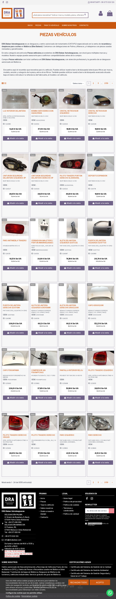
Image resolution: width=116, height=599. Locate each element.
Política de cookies (71, 505)
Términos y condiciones (68, 509)
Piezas (43, 501)
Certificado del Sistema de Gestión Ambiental (90, 570)
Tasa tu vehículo (47, 505)
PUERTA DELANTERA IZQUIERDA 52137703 (97, 241)
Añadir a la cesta (17, 138)
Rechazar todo (78, 582)
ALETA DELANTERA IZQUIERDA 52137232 (69, 241)
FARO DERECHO (95, 435)
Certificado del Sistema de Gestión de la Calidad (91, 567)
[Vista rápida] (27, 97)
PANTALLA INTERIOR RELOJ (71, 370)
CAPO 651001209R (96, 305)
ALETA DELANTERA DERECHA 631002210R (69, 306)
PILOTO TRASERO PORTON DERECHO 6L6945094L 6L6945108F (71, 178)
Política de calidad (71, 514)
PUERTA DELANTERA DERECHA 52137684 (12, 306)
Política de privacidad (72, 501)
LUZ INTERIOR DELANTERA (14, 111)
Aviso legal (67, 498)
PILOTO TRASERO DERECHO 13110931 (15, 436)
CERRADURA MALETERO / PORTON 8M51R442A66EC (42, 241)
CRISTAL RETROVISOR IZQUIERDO (69, 112)
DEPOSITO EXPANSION (97, 176)
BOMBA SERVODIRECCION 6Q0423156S (42, 112)
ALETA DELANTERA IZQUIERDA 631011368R (41, 306)
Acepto (100, 582)
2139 (106, 83)
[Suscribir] (111, 510)
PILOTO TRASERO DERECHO (43, 435)
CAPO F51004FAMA (11, 370)
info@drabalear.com (13, 540)
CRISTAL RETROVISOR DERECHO (97, 112)
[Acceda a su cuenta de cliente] (100, 13)
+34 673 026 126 (107, 2)
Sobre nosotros (46, 508)
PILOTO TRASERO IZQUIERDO (100, 370)
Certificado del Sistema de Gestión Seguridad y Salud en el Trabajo (90, 574)
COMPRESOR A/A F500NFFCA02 (38, 371)
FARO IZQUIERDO (67, 435)
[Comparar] (27, 92)
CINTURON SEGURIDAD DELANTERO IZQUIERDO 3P (14, 177)
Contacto (44, 517)
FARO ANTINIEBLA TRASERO (14, 240)
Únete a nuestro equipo (47, 512)
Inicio (42, 498)
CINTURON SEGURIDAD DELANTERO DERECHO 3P (42, 177)
